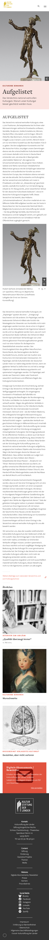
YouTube (26, 908)
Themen (24, 859)
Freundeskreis (24, 883)
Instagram (27, 902)
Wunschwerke (10, 698)
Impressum (24, 921)
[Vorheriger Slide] (39, 288)
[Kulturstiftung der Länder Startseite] (8, 4)
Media (24, 862)
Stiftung (24, 851)
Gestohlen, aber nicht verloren (18, 754)
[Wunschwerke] (24, 692)
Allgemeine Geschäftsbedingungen (24, 930)
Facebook (27, 899)
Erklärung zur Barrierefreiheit (24, 924)
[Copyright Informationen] (47, 79)
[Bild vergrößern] (44, 280)
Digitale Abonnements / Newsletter (24, 875)
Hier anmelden (36, 788)
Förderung (24, 854)
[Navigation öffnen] (45, 6)
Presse (24, 878)
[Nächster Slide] (45, 288)
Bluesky (25, 896)
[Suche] (38, 6)
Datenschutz (25, 927)
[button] (4, 935)
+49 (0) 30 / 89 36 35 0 (25, 838)
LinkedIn (26, 905)
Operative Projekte (24, 857)
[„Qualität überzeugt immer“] (24, 633)
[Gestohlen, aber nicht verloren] (24, 749)
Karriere (24, 880)
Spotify (25, 911)
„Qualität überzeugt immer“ (17, 639)
